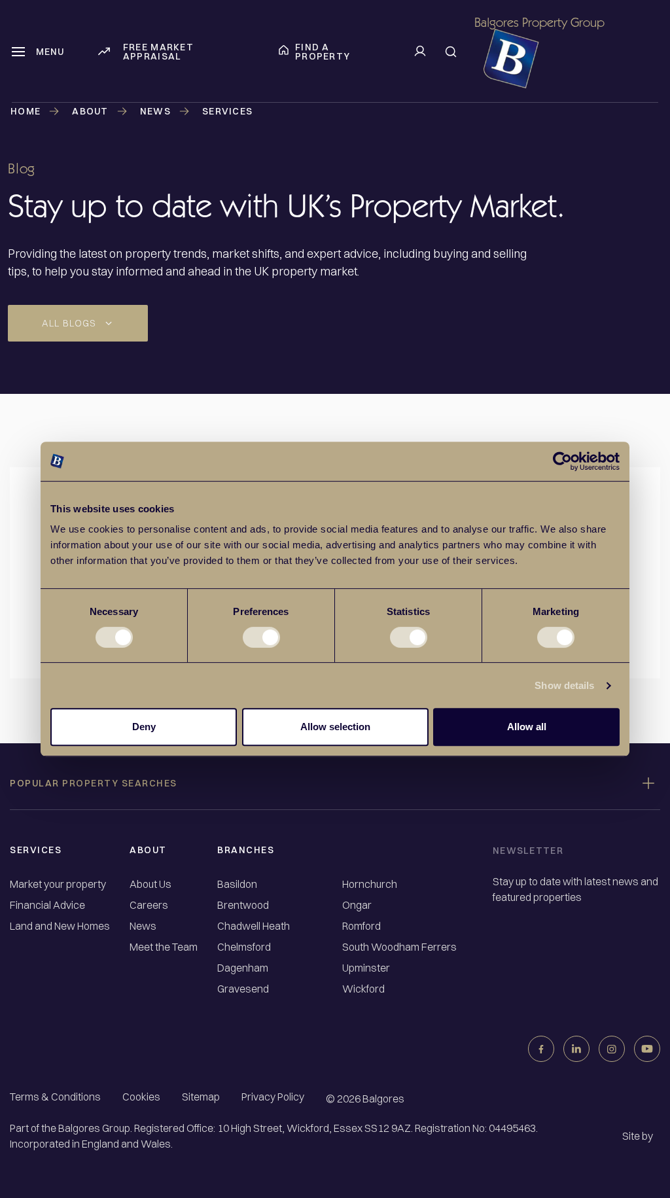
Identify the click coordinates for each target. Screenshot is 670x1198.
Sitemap (201, 1096)
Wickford (363, 989)
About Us (150, 884)
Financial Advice (47, 905)
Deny (144, 726)
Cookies (141, 1096)
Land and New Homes (60, 926)
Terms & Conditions (55, 1096)
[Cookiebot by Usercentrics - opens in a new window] (562, 461)
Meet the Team (164, 947)
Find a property (322, 52)
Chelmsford (244, 947)
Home (25, 111)
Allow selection (335, 726)
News (155, 111)
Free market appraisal (158, 52)
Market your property (58, 884)
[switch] (261, 637)
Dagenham (242, 968)
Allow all (526, 726)
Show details (564, 685)
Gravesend (243, 989)
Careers (149, 905)
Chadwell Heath (253, 926)
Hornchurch (369, 884)
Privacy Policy (272, 1096)
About (148, 850)
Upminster (366, 968)
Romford (361, 926)
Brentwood (243, 905)
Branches (245, 850)
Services (36, 850)
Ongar (357, 905)
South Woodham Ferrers (399, 947)
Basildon (237, 884)
